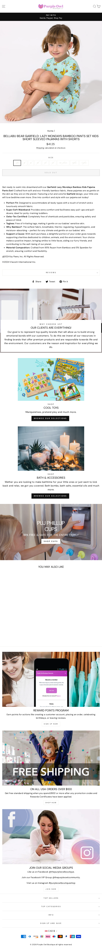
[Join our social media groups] (51, 836)
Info (51, 915)
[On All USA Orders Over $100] (51, 758)
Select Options (21, 624)
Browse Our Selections (50, 418)
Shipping (40, 148)
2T (53, 162)
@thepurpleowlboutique (61, 871)
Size (51, 158)
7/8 (17, 162)
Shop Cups (51, 541)
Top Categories (51, 906)
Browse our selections (50, 496)
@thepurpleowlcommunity (66, 877)
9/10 (74, 162)
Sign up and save (51, 923)
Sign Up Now (51, 724)
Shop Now (51, 803)
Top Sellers (51, 898)
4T (38, 162)
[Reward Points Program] (51, 679)
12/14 (84, 162)
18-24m (63, 162)
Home (50, 130)
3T (45, 162)
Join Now (51, 889)
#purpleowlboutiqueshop (62, 883)
